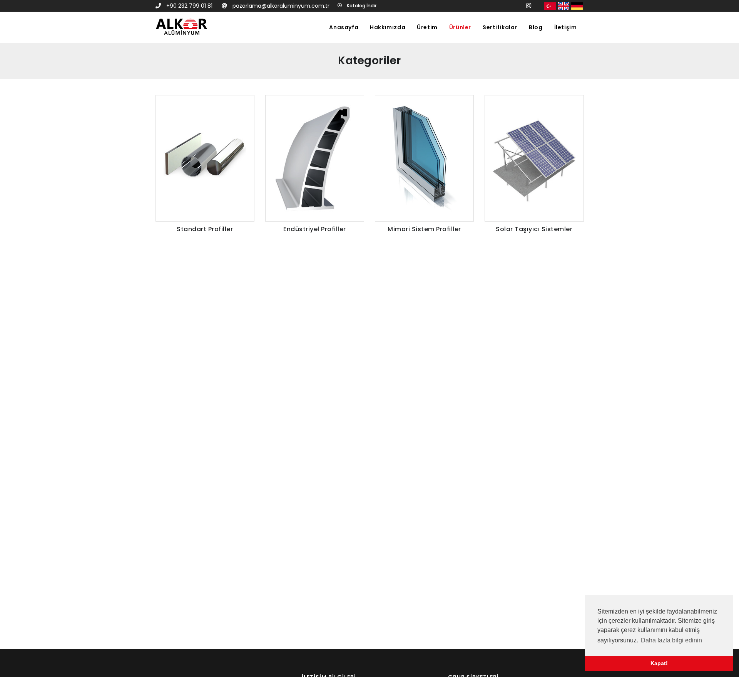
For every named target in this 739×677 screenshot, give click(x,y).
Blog (535, 27)
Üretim (427, 27)
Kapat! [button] (659, 663)
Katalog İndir (361, 5)
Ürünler (460, 27)
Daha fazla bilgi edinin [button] (671, 640)
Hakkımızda (387, 27)
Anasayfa (343, 27)
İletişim (565, 27)
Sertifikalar (500, 27)
